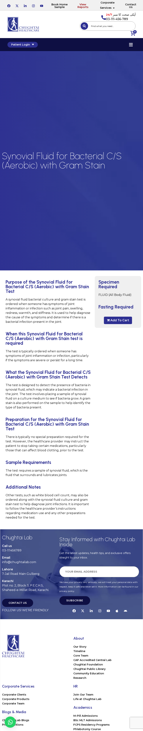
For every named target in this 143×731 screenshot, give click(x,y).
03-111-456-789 (117, 19)
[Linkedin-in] (25, 5)
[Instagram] (33, 5)
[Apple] (117, 610)
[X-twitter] (17, 5)
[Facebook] (9, 5)
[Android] (125, 610)
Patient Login (20, 44)
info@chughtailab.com (19, 562)
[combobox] (108, 26)
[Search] (84, 26)
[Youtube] (41, 5)
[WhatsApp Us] (10, 722)
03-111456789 (11, 550)
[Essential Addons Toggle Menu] (131, 44)
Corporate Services (107, 5)
